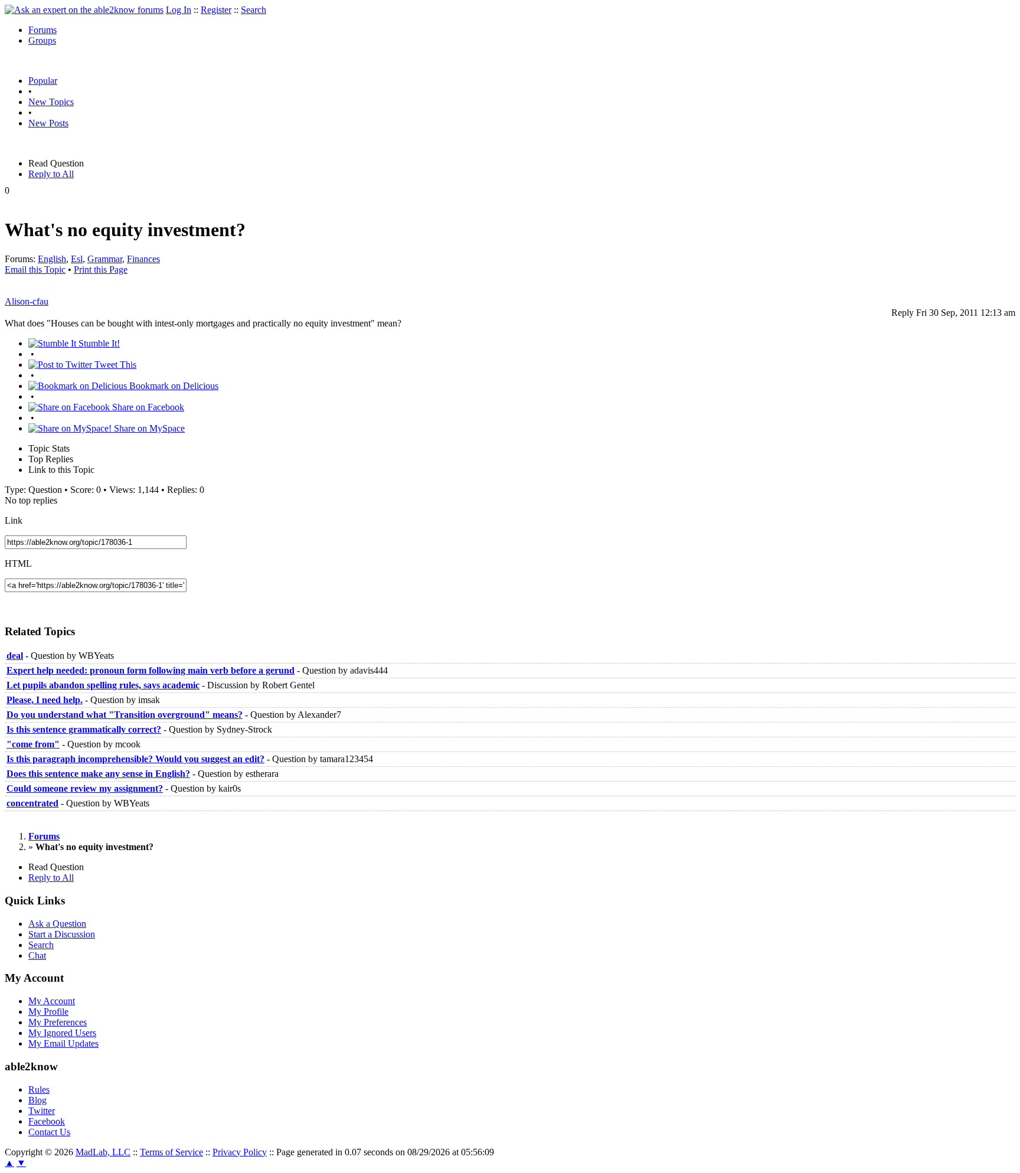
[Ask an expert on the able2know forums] (84, 10)
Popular (42, 81)
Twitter (41, 1111)
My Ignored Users (62, 1033)
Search (253, 10)
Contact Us (49, 1132)
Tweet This (114, 365)
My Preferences (57, 1022)
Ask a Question (57, 924)
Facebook (46, 1121)
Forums (42, 30)
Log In (178, 10)
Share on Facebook (147, 407)
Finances (143, 259)
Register (216, 10)
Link (13, 520)
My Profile (48, 1012)
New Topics (51, 102)
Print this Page (101, 269)
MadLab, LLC (103, 1152)
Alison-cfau (26, 301)
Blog (37, 1100)
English (52, 259)
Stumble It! (98, 343)
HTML (18, 563)
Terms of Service (171, 1152)
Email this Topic (35, 269)
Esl (77, 259)
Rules (39, 1089)
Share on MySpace (148, 428)
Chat (37, 955)
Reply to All (51, 174)
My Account (51, 1001)
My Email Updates (63, 1043)
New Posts (48, 123)
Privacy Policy (239, 1152)
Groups (42, 40)
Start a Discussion (61, 934)
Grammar (104, 259)
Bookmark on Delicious (172, 386)
